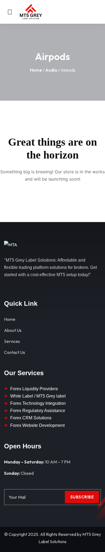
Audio (51, 70)
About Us (13, 330)
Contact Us (14, 352)
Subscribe (82, 497)
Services (12, 341)
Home (36, 70)
